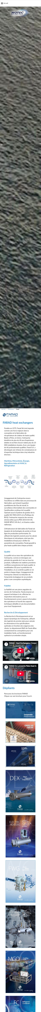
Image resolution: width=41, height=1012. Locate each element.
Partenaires (11, 409)
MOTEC (3, 409)
